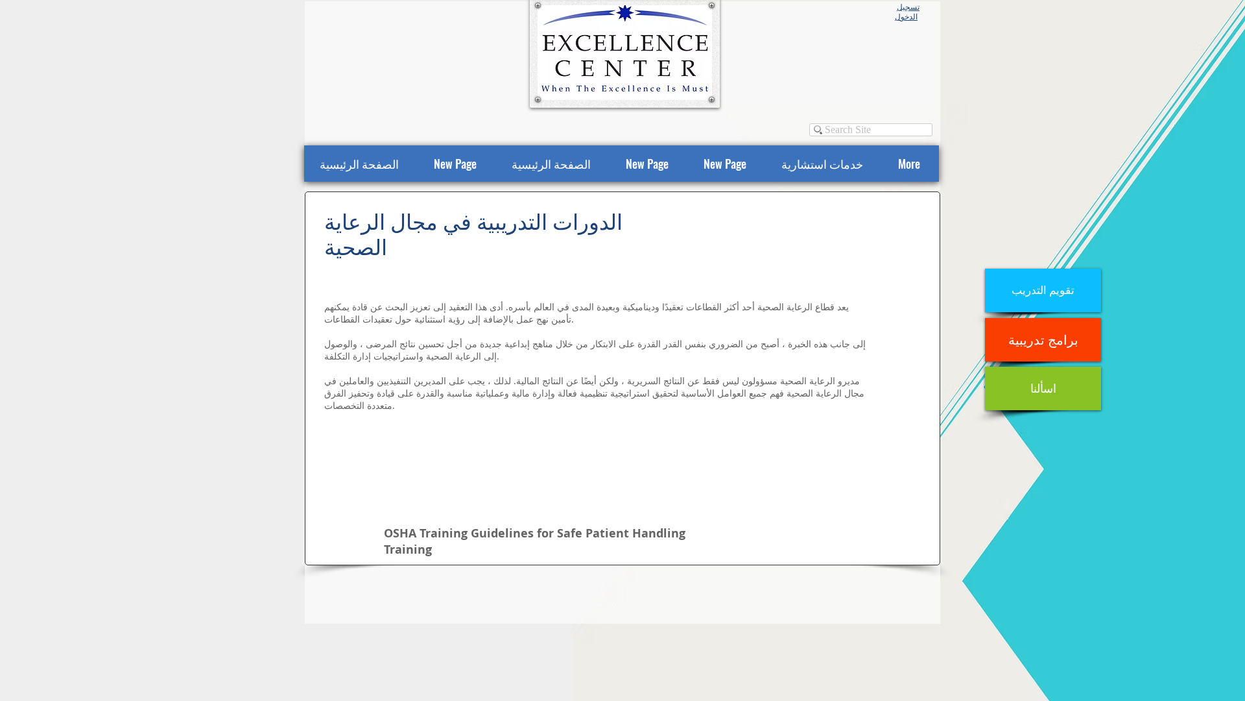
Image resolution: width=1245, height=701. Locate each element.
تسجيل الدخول (907, 12)
